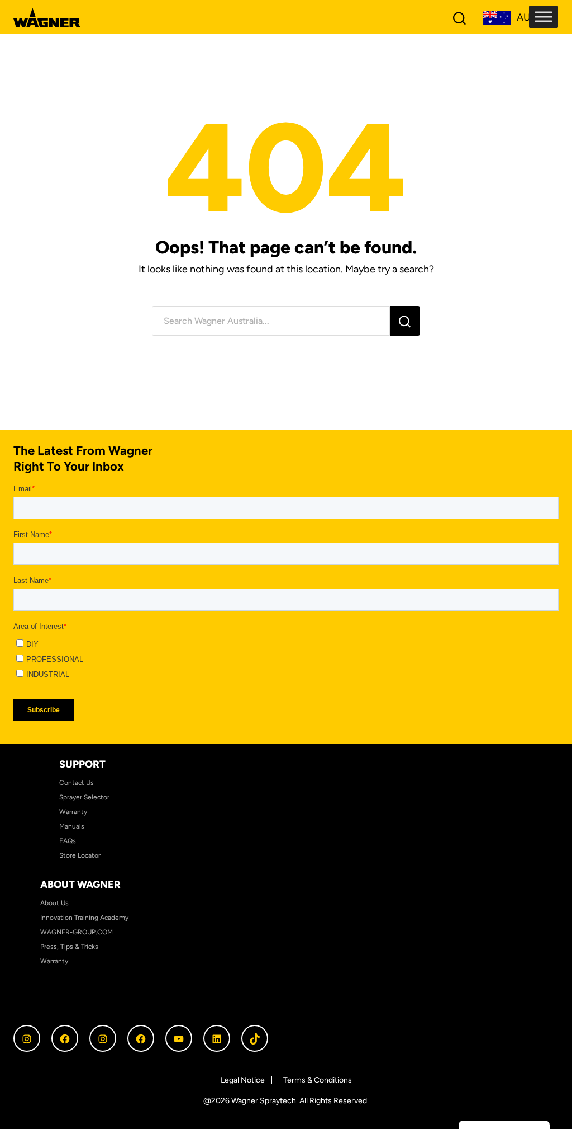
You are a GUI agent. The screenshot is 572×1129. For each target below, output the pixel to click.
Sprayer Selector (84, 797)
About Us (54, 903)
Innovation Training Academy (84, 917)
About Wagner (80, 884)
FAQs (67, 841)
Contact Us (76, 783)
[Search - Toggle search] (459, 18)
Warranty (73, 812)
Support (82, 764)
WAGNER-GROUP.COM (76, 932)
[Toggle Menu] (543, 16)
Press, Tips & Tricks (69, 947)
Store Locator (80, 855)
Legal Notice (243, 1080)
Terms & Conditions (317, 1080)
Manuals (71, 826)
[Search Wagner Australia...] (271, 321)
